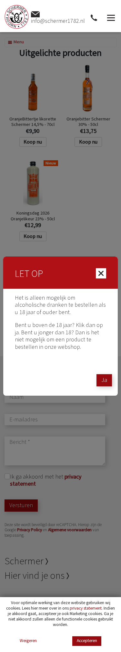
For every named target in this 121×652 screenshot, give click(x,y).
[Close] (101, 273)
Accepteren (87, 641)
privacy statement (86, 608)
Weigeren (28, 641)
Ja (104, 380)
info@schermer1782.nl (58, 21)
